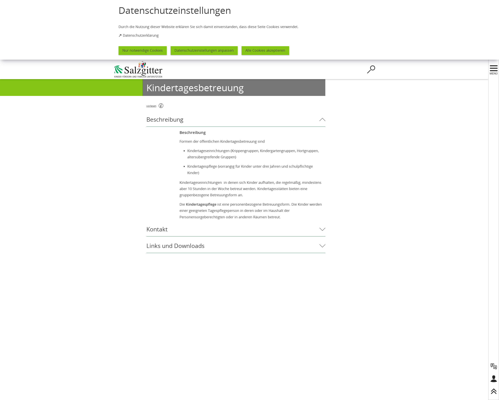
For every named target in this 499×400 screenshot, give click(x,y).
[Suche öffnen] (371, 69)
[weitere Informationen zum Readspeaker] (161, 105)
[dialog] (249, 30)
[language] (494, 366)
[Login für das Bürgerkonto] (494, 379)
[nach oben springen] (494, 391)
